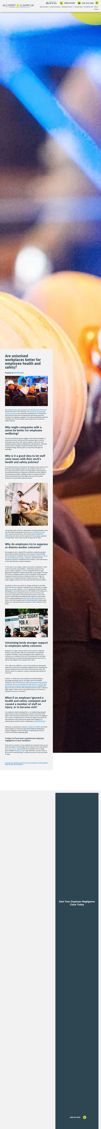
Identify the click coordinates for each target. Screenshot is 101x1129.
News (96, 7)
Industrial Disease (55, 7)
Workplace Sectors (67, 7)
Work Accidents (44, 7)
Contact (96, 9)
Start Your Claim (88, 3)
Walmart (23, 682)
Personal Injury (78, 7)
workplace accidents (34, 727)
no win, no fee (12, 749)
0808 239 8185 (69, 3)
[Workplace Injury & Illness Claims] (18, 6)
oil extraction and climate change (33, 598)
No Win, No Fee (88, 7)
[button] (96, 3)
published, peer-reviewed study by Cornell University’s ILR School (26, 410)
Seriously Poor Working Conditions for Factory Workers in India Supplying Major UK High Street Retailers (26, 763)
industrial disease (40, 721)
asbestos (11, 589)
